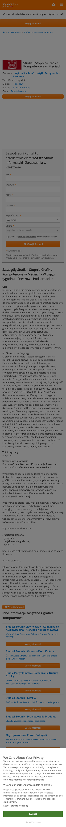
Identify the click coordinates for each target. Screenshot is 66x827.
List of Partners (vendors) (15, 805)
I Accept (33, 813)
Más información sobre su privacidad (26, 779)
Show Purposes (33, 822)
